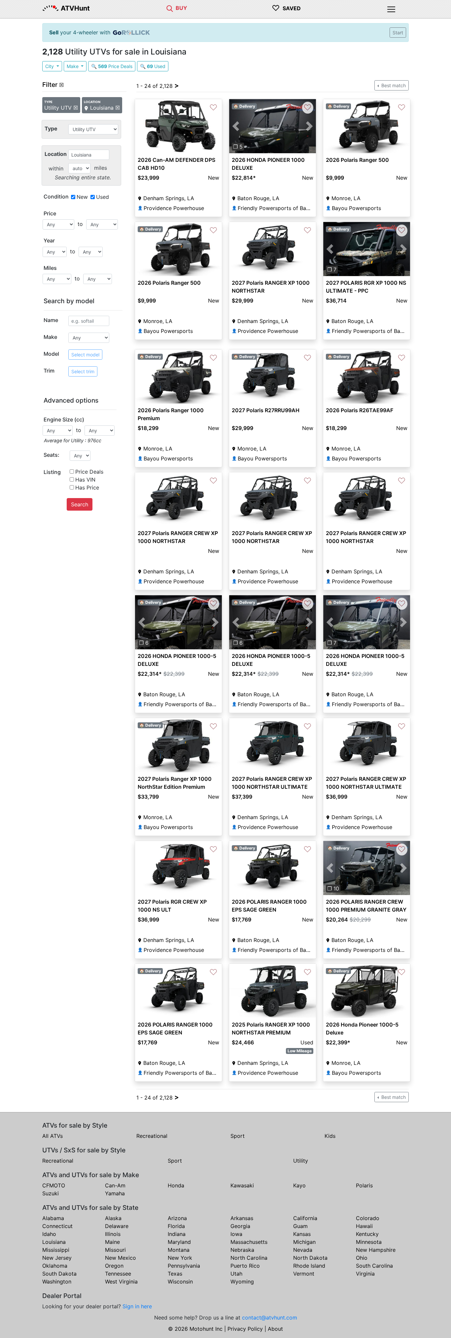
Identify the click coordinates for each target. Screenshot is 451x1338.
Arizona (177, 1218)
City (50, 66)
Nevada (302, 1250)
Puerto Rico (245, 1265)
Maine (112, 1242)
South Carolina (374, 1265)
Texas (175, 1273)
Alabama (53, 1218)
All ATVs (52, 1136)
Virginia (365, 1273)
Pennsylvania (184, 1265)
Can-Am (115, 1185)
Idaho (49, 1234)
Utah (236, 1273)
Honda (176, 1185)
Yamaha (115, 1193)
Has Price (87, 487)
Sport (237, 1136)
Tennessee (118, 1273)
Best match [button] (393, 85)
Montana (179, 1250)
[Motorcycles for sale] (169, 8)
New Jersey (57, 1257)
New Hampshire (376, 1250)
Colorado (367, 1218)
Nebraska (242, 1250)
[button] (235, 126)
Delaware (116, 1226)
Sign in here (137, 1306)
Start (398, 32)
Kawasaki (242, 1185)
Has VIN (85, 479)
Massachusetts (248, 1242)
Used (102, 197)
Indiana (177, 1234)
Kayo (299, 1185)
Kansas (302, 1234)
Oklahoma (54, 1265)
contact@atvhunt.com (269, 1317)
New (82, 197)
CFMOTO (53, 1185)
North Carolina (248, 1257)
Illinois (113, 1234)
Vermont (303, 1273)
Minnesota (369, 1242)
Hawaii (364, 1226)
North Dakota (310, 1257)
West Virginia (121, 1281)
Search (79, 504)
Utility (300, 1160)
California (305, 1218)
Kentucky (367, 1234)
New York (180, 1257)
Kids (330, 1136)
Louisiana (54, 1242)
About (275, 1328)
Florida (176, 1226)
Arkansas (241, 1218)
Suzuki (50, 1193)
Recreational (151, 1136)
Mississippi (55, 1250)
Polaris (364, 1185)
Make (73, 66)
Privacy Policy (245, 1328)
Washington (56, 1281)
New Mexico (120, 1257)
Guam (300, 1226)
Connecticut (57, 1226)
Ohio (361, 1257)
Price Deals (89, 471)
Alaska (113, 1218)
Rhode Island (309, 1265)
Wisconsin (180, 1281)
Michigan (304, 1242)
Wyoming (242, 1281)
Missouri (115, 1250)
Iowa (236, 1234)
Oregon (114, 1265)
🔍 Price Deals (111, 66)
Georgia (240, 1226)
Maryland (179, 1242)
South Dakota (59, 1273)
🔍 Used (152, 66)
